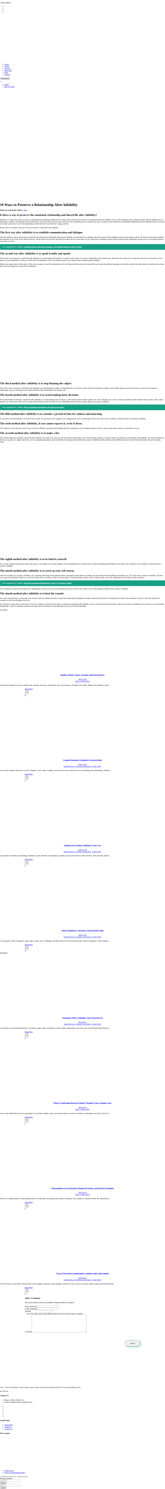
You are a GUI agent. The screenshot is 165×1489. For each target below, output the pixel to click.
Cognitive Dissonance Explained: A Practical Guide (82, 760)
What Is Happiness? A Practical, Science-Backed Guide (82, 930)
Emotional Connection (75, 766)
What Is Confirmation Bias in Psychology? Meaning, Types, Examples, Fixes (83, 1103)
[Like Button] (27, 692)
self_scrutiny (82, 681)
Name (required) (30, 1306)
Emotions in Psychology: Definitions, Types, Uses (82, 845)
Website (27, 1311)
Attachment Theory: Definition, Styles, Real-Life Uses (82, 1018)
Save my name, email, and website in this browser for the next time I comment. (55, 1314)
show (25, 210)
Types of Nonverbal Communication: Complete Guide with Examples (82, 1273)
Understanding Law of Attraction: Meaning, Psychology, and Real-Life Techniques (82, 1188)
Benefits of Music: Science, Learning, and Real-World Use (82, 675)
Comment (28, 1332)
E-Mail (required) (31, 1309)
